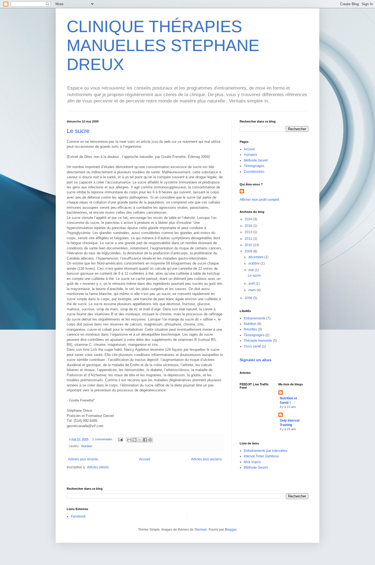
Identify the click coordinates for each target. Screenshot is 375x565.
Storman (200, 529)
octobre (254, 263)
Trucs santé (252, 346)
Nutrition (86, 446)
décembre (256, 257)
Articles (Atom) (98, 467)
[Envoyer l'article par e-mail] (120, 439)
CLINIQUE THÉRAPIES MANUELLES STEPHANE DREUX (163, 45)
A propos (250, 155)
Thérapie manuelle (258, 341)
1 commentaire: (103, 439)
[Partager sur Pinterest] (150, 439)
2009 (249, 251)
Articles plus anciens (206, 459)
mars (252, 290)
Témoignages (254, 166)
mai (251, 270)
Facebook (78, 516)
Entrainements (254, 318)
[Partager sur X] (139, 439)
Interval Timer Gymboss (261, 456)
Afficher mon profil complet (259, 200)
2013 (249, 232)
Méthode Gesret (256, 160)
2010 (249, 245)
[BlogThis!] (134, 439)
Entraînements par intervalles (265, 451)
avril (252, 283)
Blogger (230, 529)
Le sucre (78, 130)
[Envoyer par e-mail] (129, 439)
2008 (249, 298)
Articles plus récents (83, 459)
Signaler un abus (256, 360)
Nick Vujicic (252, 462)
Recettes (250, 329)
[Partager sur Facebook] (145, 439)
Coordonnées (254, 172)
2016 (249, 226)
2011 (249, 239)
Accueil (144, 459)
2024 (249, 219)
